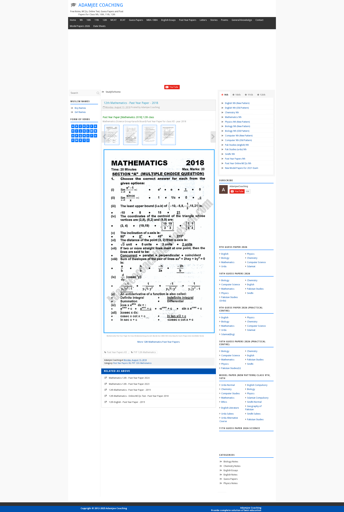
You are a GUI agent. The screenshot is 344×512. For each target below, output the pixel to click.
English (224, 254)
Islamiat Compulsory (257, 397)
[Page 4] (168, 135)
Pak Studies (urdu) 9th (236, 149)
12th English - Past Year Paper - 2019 (127, 402)
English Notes (230, 474)
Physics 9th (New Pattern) (237, 122)
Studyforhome (113, 92)
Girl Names (80, 112)
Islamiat (251, 266)
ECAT (122, 20)
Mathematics (227, 262)
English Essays (168, 20)
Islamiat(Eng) (228, 334)
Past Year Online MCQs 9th (238, 163)
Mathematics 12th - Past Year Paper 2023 (129, 384)
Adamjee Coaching (100, 5)
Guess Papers (136, 20)
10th (88, 20)
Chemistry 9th (232, 112)
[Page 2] (130, 135)
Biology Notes (231, 461)
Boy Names (80, 108)
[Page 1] (112, 135)
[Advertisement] (172, 60)
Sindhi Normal (254, 402)
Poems (224, 20)
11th (96, 20)
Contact (259, 20)
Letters (203, 20)
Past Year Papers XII (117, 352)
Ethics (224, 402)
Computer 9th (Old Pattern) (238, 140)
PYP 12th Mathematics (145, 352)
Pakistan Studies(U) (231, 368)
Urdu (223, 266)
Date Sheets (99, 26)
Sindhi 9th (230, 154)
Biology (225, 258)
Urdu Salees (227, 413)
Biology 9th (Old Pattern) (237, 131)
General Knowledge (242, 20)
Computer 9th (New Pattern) (238, 135)
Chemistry (252, 258)
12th (104, 20)
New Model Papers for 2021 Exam (241, 168)
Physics (250, 254)
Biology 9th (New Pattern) (237, 126)
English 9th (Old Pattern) (237, 108)
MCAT (114, 20)
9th (81, 20)
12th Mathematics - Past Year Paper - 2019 (130, 390)
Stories (214, 20)
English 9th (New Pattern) (237, 103)
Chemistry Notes (232, 466)
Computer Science (256, 262)
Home (73, 20)
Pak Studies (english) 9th (237, 145)
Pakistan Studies (255, 288)
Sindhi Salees (254, 413)
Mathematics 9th (233, 117)
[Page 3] (149, 135)
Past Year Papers (187, 20)
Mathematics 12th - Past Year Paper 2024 (129, 378)
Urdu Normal (228, 385)
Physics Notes (231, 483)
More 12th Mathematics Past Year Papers (158, 341)
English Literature (230, 407)
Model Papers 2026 (80, 26)
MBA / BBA (152, 20)
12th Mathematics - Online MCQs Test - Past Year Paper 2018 (139, 396)
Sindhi (250, 293)
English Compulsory (257, 385)
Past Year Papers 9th (235, 159)
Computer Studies (230, 393)
